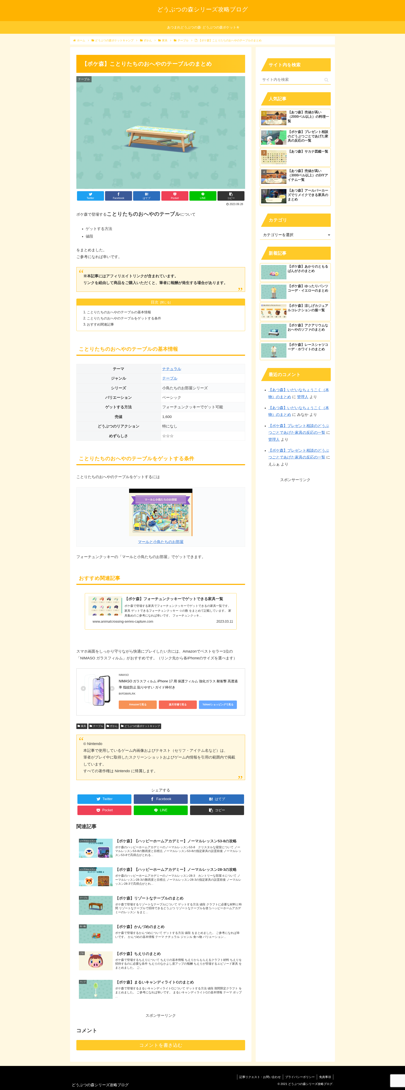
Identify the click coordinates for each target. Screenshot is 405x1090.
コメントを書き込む (160, 1045)
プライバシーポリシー (300, 1077)
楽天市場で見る (178, 704)
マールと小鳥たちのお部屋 (161, 542)
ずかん (113, 726)
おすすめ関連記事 (100, 324)
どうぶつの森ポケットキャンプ (142, 726)
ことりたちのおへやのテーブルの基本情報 (119, 312)
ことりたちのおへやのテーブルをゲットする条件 (124, 318)
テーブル (169, 378)
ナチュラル (171, 369)
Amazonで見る (138, 704)
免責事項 (325, 1077)
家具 (83, 726)
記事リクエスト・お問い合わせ (260, 1077)
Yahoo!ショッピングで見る (218, 704)
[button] (326, 79)
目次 (154, 302)
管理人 (302, 397)
